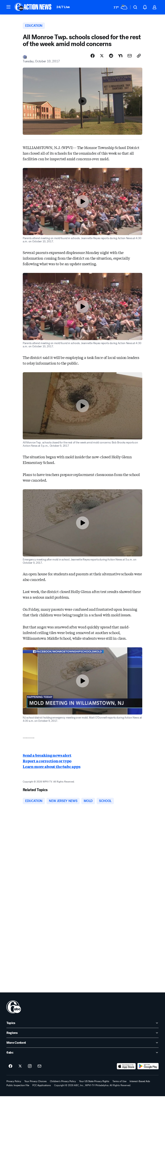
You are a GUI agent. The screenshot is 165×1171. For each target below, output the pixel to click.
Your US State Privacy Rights (94, 1081)
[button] (8, 7)
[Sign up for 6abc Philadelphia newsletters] (39, 1066)
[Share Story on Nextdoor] (120, 55)
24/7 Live (63, 7)
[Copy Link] (138, 55)
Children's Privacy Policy (63, 1081)
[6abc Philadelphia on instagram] (30, 1066)
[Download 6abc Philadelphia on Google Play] (148, 1066)
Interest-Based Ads (140, 1081)
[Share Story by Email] (129, 55)
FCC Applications (41, 1085)
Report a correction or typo (47, 760)
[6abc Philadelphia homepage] (33, 7)
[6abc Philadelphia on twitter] (20, 1066)
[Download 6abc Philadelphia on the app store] (126, 1066)
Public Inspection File (17, 1085)
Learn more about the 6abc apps (51, 766)
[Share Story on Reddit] (111, 55)
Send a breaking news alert (47, 755)
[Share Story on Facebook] (92, 55)
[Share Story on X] (101, 55)
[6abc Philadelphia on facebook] (10, 1066)
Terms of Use (119, 1081)
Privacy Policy (13, 1081)
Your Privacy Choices (35, 1081)
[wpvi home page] (13, 1006)
